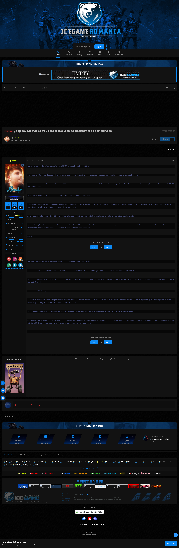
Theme (74, 524)
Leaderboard (68, 54)
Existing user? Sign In (82, 46)
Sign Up (99, 46)
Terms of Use (32, 545)
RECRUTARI (67, 500)
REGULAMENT (67, 498)
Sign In (94, 247)
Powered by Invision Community (89, 534)
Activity (79, 54)
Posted (35, 161)
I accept (172, 543)
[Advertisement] (89, 110)
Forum (66, 494)
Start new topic (170, 149)
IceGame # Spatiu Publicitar (89, 64)
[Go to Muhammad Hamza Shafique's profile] (145, 438)
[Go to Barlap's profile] (7, 139)
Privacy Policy (84, 524)
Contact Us (94, 524)
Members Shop (119, 54)
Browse (58, 54)
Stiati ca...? (27, 140)
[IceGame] (25, 496)
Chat (108, 54)
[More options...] (172, 160)
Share (155, 139)
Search (100, 54)
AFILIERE (66, 496)
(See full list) (57, 455)
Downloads (90, 54)
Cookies (102, 524)
